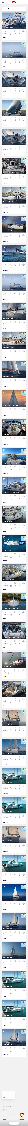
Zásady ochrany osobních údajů (10, 1117)
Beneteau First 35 (8, 27)
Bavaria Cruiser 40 (8, 696)
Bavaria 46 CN (7, 725)
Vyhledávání (7, 9)
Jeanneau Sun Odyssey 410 (11, 405)
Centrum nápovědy (6, 1114)
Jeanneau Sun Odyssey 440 (11, 492)
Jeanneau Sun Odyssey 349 (11, 637)
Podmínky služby (6, 1115)
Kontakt (4, 1119)
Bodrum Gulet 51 (8, 666)
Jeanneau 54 (7, 550)
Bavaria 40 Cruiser (8, 434)
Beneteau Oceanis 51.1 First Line (12, 260)
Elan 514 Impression (9, 579)
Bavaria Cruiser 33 (8, 521)
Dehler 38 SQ (7, 115)
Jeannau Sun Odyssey (9, 231)
